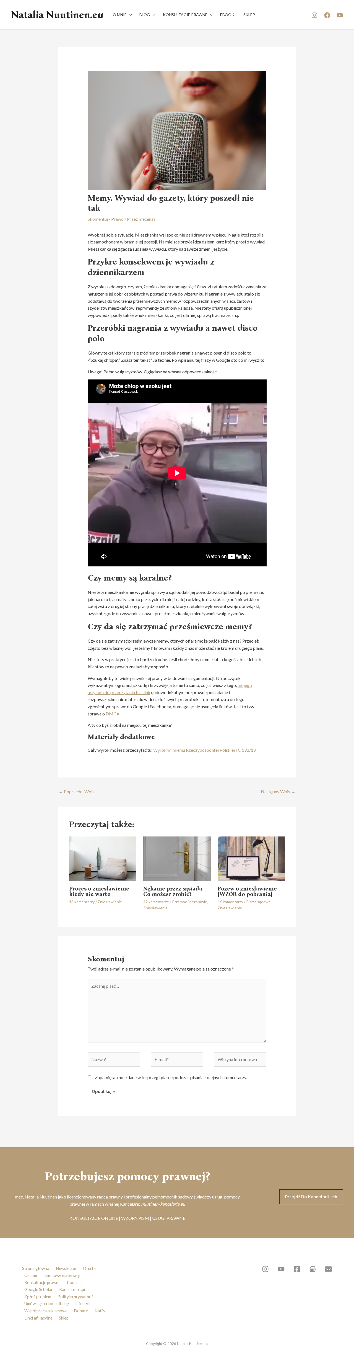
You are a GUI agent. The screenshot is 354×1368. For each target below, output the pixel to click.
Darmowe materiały (61, 1275)
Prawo (117, 219)
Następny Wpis (278, 791)
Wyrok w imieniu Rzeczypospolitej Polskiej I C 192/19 (204, 750)
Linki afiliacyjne (38, 1317)
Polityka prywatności (77, 1296)
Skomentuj (98, 219)
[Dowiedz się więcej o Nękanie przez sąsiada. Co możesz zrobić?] (176, 858)
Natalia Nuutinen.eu (57, 14)
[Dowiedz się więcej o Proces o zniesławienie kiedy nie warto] (102, 858)
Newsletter (66, 1268)
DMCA (112, 713)
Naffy (100, 1310)
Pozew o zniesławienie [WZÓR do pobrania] (247, 891)
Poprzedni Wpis (76, 791)
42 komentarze (156, 901)
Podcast (74, 1282)
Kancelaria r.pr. (72, 1289)
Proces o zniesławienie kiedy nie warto (99, 891)
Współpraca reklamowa (45, 1310)
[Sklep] (312, 1269)
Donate (81, 1310)
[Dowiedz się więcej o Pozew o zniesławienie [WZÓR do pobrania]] (251, 858)
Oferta (89, 1268)
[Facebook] (327, 15)
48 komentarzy (82, 901)
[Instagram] (314, 15)
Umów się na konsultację (46, 1303)
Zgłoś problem (37, 1296)
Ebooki (228, 14)
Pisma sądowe (258, 901)
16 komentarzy (230, 901)
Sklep (249, 14)
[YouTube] (340, 15)
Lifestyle (83, 1303)
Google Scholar (38, 1289)
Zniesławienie (110, 901)
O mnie (120, 14)
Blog (144, 14)
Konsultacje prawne (185, 14)
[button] (129, 14)
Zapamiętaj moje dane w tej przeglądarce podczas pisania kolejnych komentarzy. (171, 1077)
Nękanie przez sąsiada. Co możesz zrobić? (173, 891)
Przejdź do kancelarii (307, 1196)
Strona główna (35, 1268)
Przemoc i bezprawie (189, 901)
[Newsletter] (328, 1269)
